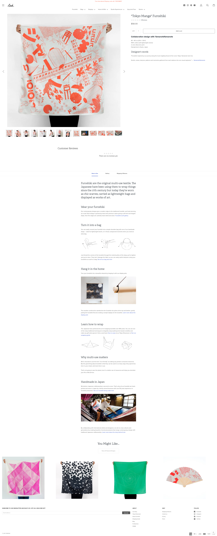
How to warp (111, 333)
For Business (135, 524)
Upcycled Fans (131, 9)
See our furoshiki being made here (103, 391)
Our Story (134, 511)
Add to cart (179, 31)
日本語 (134, 526)
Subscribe (126, 513)
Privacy (164, 516)
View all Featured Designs (108, 451)
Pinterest (198, 516)
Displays (90, 9)
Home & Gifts (102, 9)
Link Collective (6, 533)
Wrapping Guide (136, 519)
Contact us (164, 514)
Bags (82, 9)
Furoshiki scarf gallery (121, 216)
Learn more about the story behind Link (113, 432)
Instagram (198, 514)
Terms (163, 519)
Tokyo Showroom (136, 514)
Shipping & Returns (166, 511)
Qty (133, 31)
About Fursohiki (136, 516)
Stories (141, 9)
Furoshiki (75, 9)
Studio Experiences (117, 9)
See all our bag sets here (105, 259)
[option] (63, 70)
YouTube (198, 519)
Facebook (198, 511)
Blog (133, 521)
